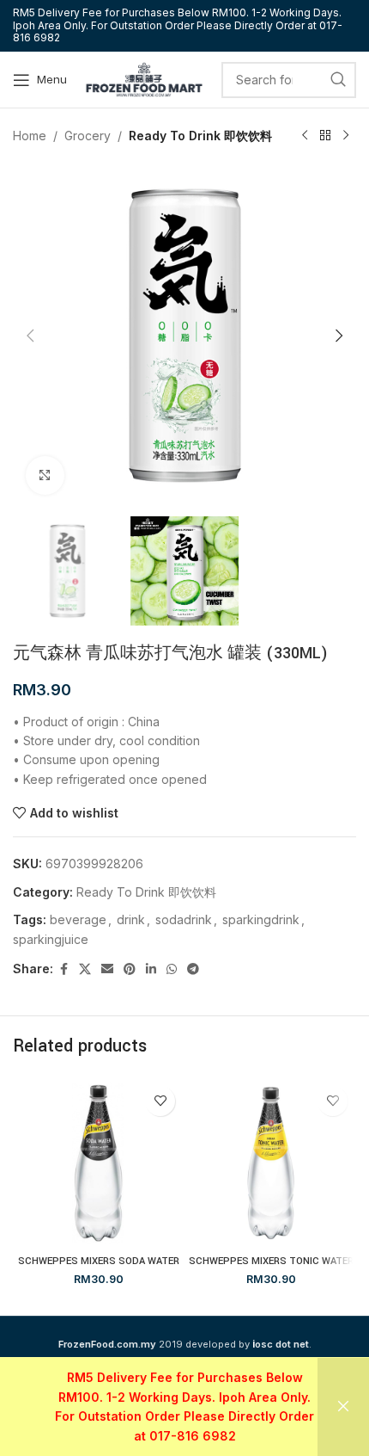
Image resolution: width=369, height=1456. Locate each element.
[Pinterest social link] (129, 969)
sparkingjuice (50, 939)
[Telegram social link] (193, 969)
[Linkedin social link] (151, 969)
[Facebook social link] (63, 969)
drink (131, 919)
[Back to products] (325, 136)
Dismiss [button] (343, 1407)
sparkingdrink (260, 919)
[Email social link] (107, 969)
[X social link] (85, 969)
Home (29, 135)
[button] (30, 335)
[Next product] (346, 136)
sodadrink (183, 919)
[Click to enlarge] (45, 475)
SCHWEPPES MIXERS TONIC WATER (271, 1261)
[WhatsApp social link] (171, 969)
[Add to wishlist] (160, 1101)
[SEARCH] (338, 80)
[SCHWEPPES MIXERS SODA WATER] (98, 1163)
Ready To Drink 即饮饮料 (200, 135)
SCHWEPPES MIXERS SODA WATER (98, 1261)
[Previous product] (304, 136)
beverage (78, 919)
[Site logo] (144, 78)
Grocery (87, 135)
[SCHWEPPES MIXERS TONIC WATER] (270, 1163)
